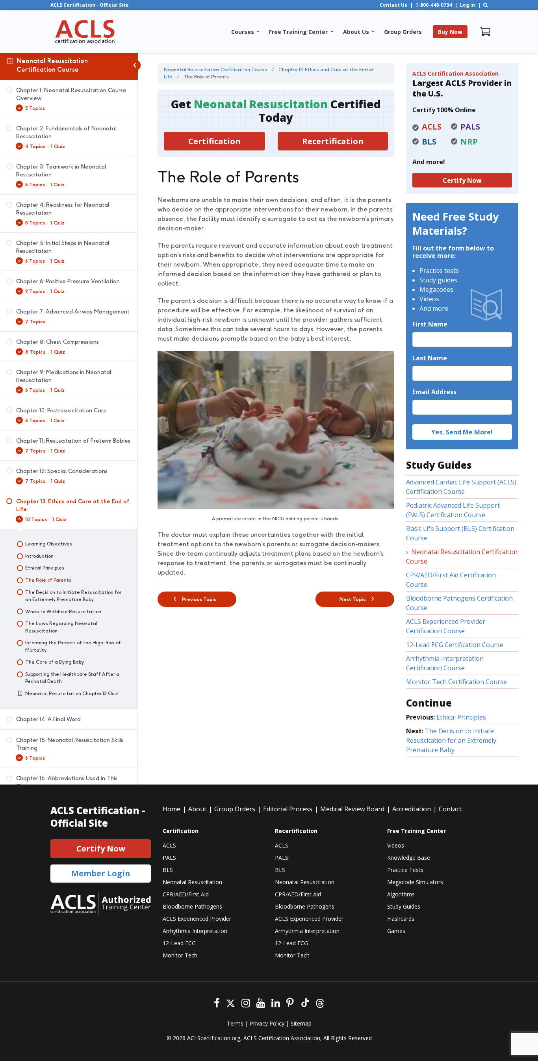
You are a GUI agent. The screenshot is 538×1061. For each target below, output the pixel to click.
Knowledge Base (408, 857)
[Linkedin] (275, 1002)
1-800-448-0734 (434, 5)
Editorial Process (287, 809)
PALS (169, 857)
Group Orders (234, 809)
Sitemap (301, 1023)
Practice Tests (405, 870)
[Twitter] (230, 1002)
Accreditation (411, 809)
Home (171, 809)
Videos (395, 845)
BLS (168, 870)
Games (396, 931)
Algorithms (401, 894)
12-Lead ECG (179, 943)
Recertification (333, 141)
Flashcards (400, 918)
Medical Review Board (352, 809)
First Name (429, 324)
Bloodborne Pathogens (192, 906)
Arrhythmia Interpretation (195, 931)
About (197, 809)
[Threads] (320, 1002)
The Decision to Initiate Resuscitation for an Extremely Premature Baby (451, 740)
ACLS (169, 845)
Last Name (429, 358)
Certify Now (462, 180)
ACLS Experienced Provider (197, 918)
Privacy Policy (267, 1023)
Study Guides (403, 906)
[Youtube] (260, 1002)
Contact (450, 809)
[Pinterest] (290, 1002)
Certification (214, 141)
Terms (235, 1023)
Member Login (100, 873)
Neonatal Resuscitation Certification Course (52, 65)
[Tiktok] (304, 1002)
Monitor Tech (180, 955)
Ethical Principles (461, 717)
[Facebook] (217, 1002)
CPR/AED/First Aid (186, 894)
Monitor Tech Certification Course (456, 681)
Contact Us (393, 5)
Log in (467, 5)
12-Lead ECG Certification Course (454, 644)
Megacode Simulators (415, 882)
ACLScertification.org (213, 1038)
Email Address (434, 392)
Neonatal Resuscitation (192, 882)
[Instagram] (245, 1002)
